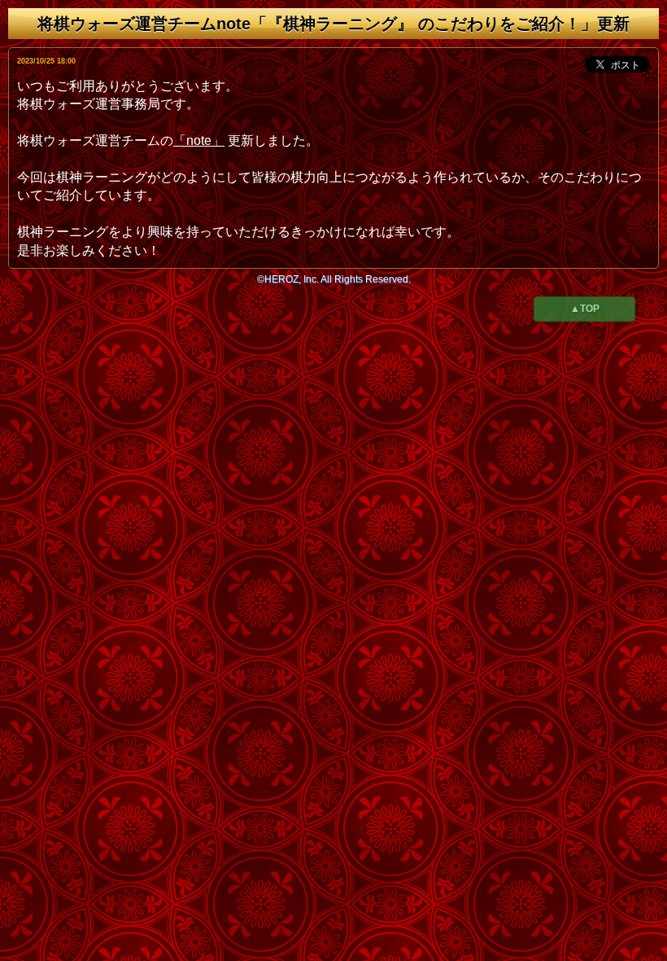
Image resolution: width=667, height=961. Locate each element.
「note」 (199, 140)
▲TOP (584, 308)
